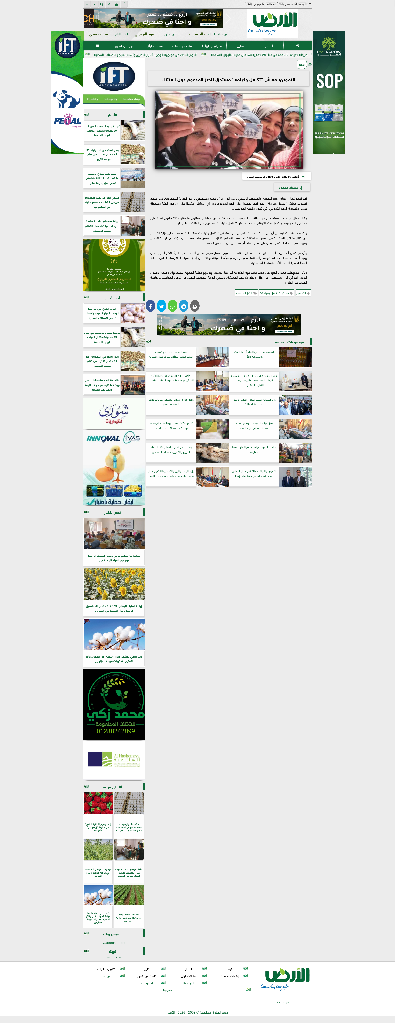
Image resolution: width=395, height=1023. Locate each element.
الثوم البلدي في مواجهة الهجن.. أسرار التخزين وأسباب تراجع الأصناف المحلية (197, 54)
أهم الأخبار (112, 512)
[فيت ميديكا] (67, 92)
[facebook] (124, 4)
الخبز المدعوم (244, 293)
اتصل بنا (167, 989)
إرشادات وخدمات (183, 45)
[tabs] (87, 4)
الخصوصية (147, 982)
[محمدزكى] (114, 704)
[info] (94, 4)
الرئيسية (229, 968)
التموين (301, 293)
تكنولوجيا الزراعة (212, 45)
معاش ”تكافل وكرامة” (275, 293)
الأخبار (269, 45)
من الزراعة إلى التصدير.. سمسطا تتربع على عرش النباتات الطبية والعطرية (83, 54)
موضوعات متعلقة (289, 341)
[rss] (109, 4)
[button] (88, 18)
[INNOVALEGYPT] (114, 467)
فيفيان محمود (288, 187)
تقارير (240, 45)
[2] (329, 97)
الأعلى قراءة (112, 786)
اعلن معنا (188, 982)
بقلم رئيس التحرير (126, 45)
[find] (102, 4)
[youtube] (116, 4)
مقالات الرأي (154, 45)
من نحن (106, 975)
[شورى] (114, 413)
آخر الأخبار (112, 297)
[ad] (158, 18)
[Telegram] (184, 306)
